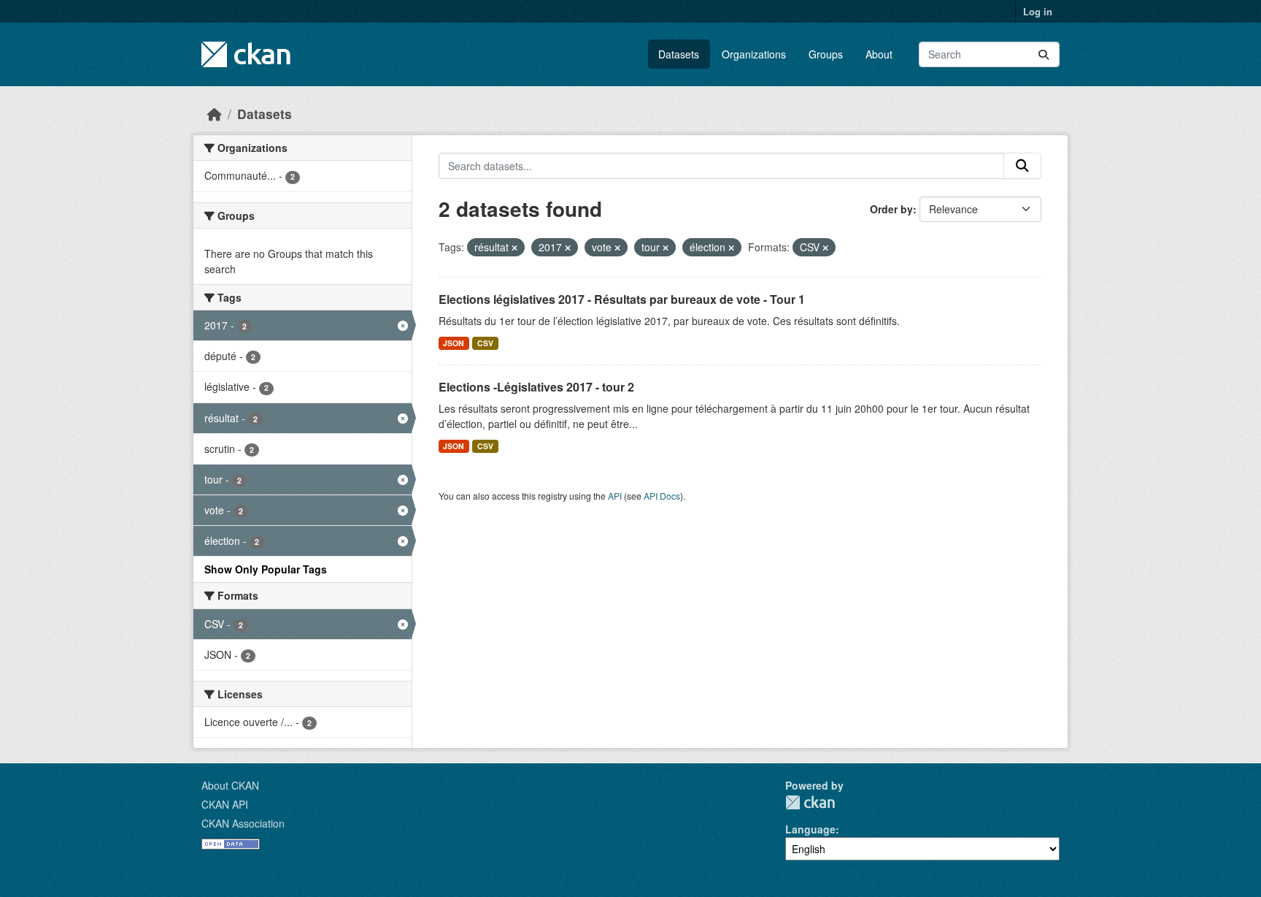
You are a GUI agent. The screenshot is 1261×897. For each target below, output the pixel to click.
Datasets (678, 54)
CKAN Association (243, 823)
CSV (485, 342)
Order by (891, 209)
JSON (453, 342)
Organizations (754, 54)
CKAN (810, 802)
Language (810, 829)
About (878, 54)
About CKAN (230, 785)
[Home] (214, 113)
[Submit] (1043, 54)
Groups (826, 54)
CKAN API (224, 804)
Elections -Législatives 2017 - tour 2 (536, 386)
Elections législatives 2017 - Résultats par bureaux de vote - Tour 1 (622, 299)
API (615, 495)
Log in (1037, 11)
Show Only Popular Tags (265, 569)
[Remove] (514, 247)
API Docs (662, 495)
